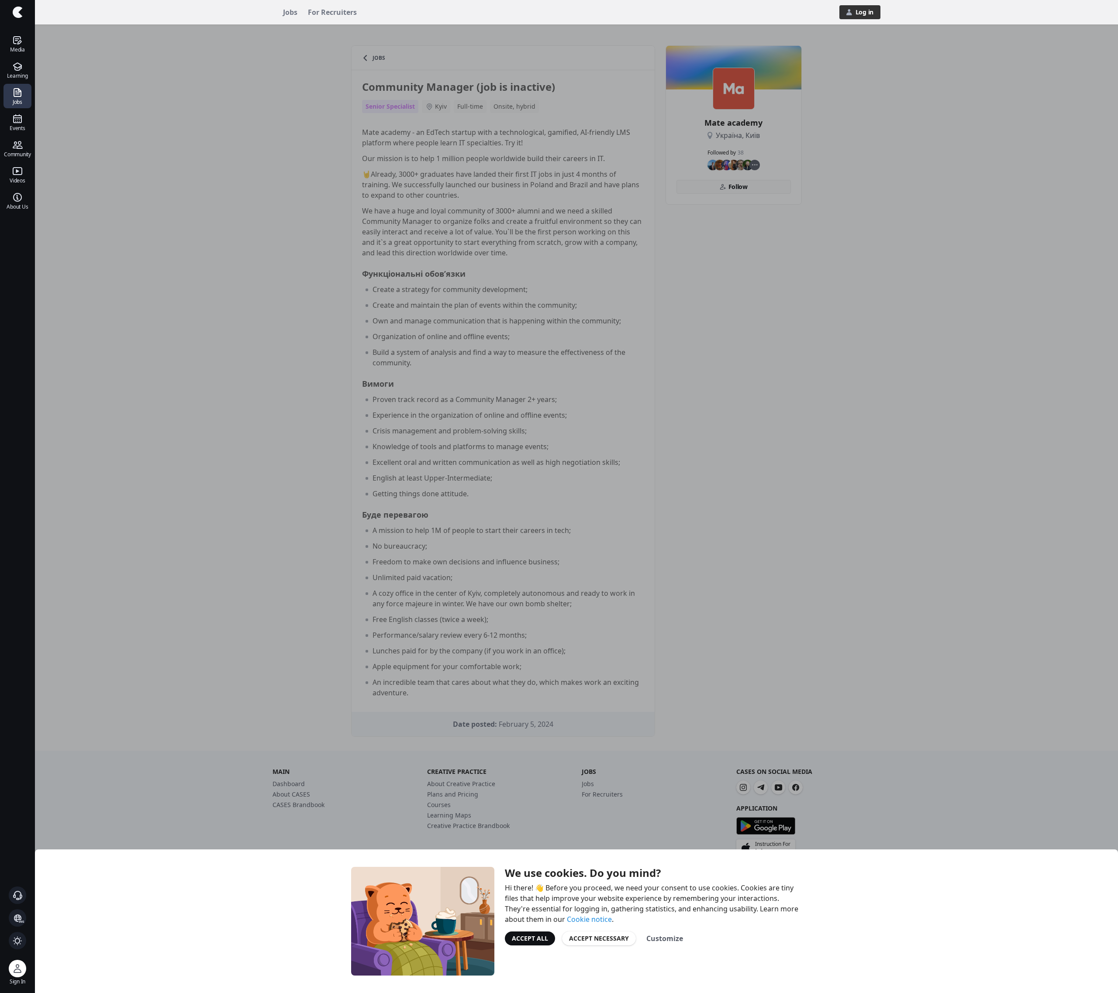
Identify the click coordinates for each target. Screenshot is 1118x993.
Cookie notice (589, 919)
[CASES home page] (17, 12)
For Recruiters (332, 12)
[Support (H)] (17, 895)
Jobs (290, 12)
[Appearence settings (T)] (17, 940)
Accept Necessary (599, 938)
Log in (864, 12)
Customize (664, 938)
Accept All (530, 938)
